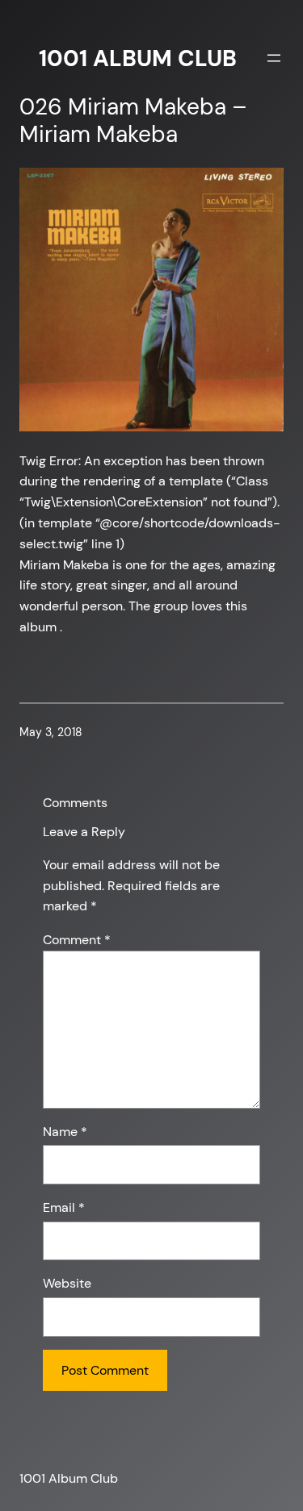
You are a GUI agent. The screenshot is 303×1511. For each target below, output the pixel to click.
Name (65, 1131)
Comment (77, 939)
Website (67, 1283)
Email (64, 1207)
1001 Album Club (138, 58)
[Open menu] (274, 58)
